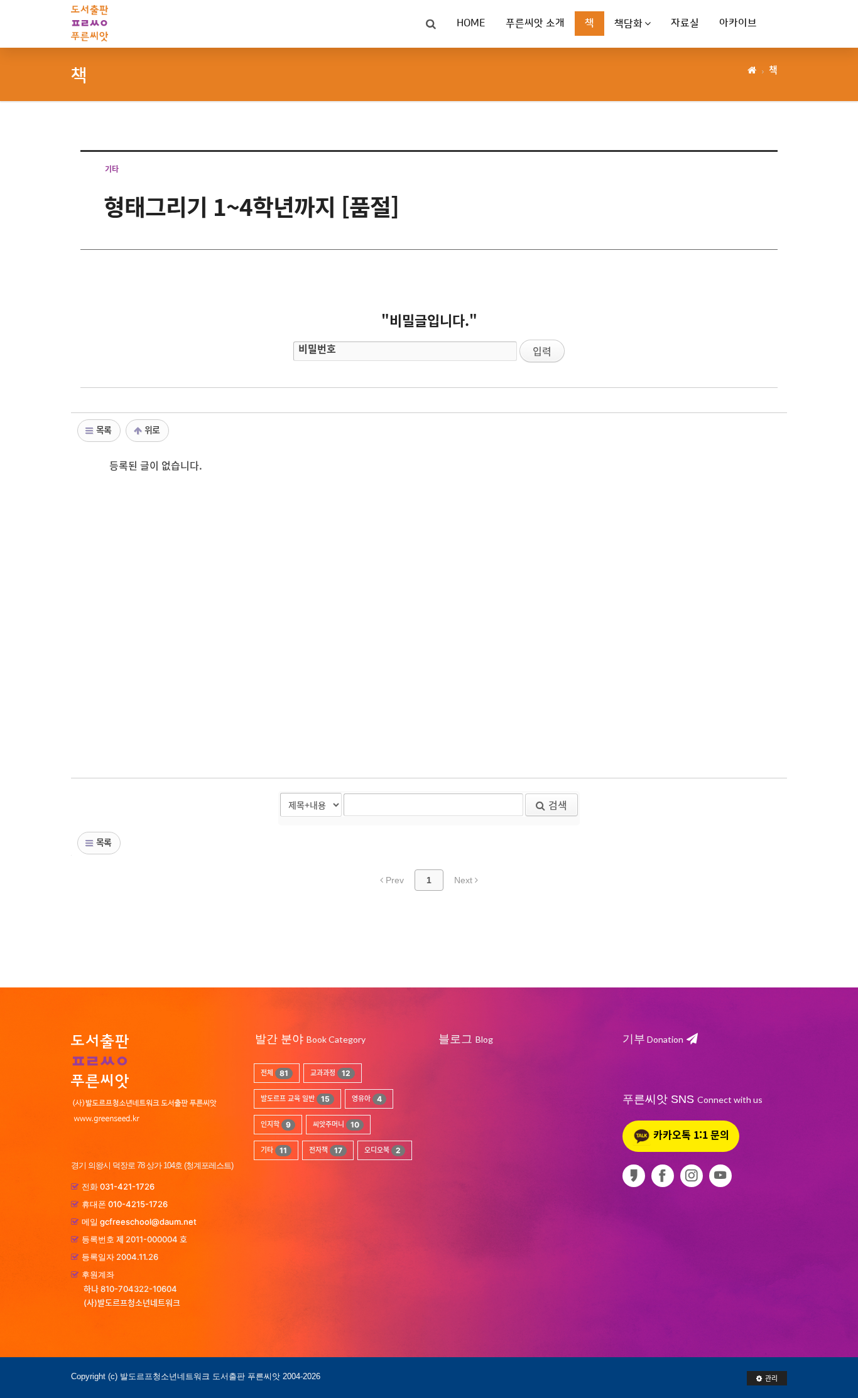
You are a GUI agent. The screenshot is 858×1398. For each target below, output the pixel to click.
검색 (557, 804)
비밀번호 (317, 348)
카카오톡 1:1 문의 (690, 1134)
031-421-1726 (127, 1186)
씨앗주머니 (336, 1124)
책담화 (628, 24)
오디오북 (382, 1150)
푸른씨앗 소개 (535, 23)
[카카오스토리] (635, 1175)
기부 (652, 1039)
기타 (274, 1150)
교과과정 (330, 1073)
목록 (102, 429)
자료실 (685, 23)
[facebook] (664, 1175)
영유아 (367, 1099)
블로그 (455, 1039)
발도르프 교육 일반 (295, 1099)
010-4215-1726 (138, 1204)
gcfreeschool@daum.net (148, 1222)
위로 (151, 429)
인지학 (276, 1124)
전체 (274, 1073)
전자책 (325, 1150)
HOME (471, 23)
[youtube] (722, 1175)
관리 (771, 1378)
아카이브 (738, 23)
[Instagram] (693, 1175)
